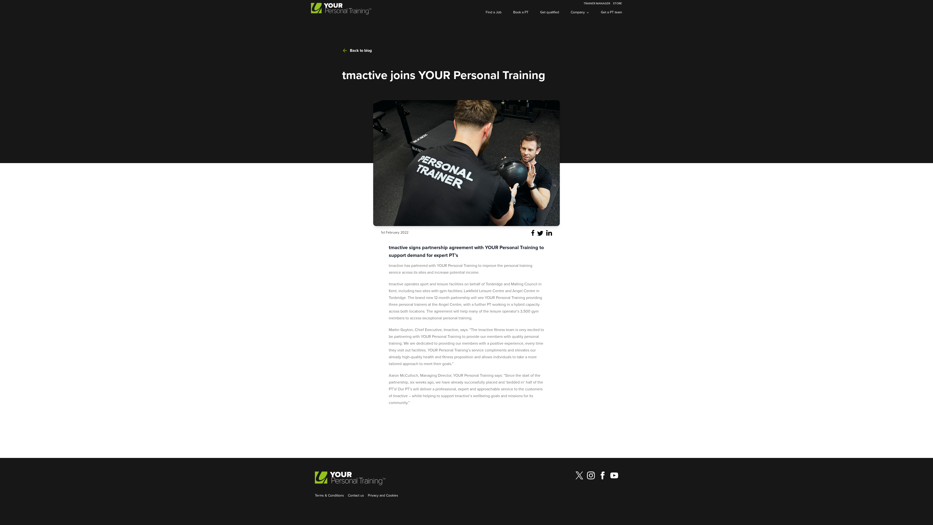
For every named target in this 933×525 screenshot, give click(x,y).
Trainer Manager (597, 3)
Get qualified (549, 12)
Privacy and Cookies (383, 495)
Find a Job (493, 12)
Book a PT (520, 12)
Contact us (356, 495)
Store (617, 3)
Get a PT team (611, 12)
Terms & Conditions (329, 495)
